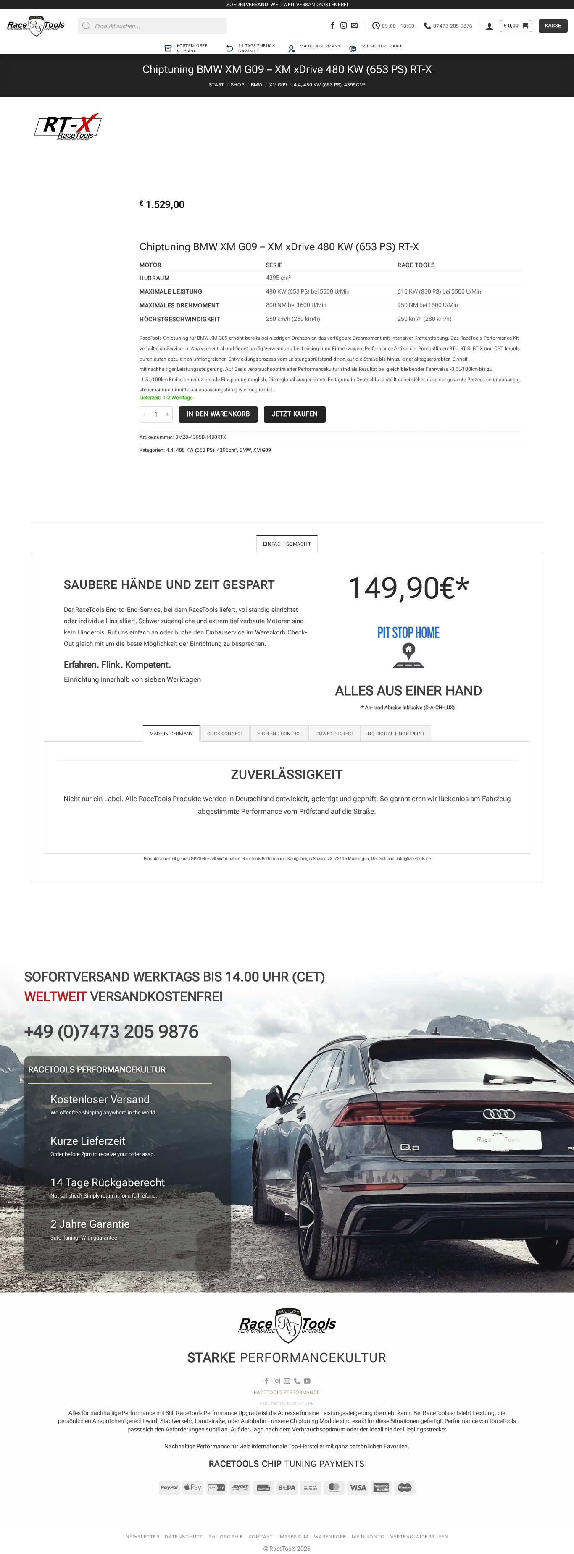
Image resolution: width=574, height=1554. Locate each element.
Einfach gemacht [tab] (287, 544)
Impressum (293, 1537)
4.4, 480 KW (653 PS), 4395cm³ (329, 85)
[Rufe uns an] (297, 1381)
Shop (237, 85)
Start (216, 85)
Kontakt (260, 1537)
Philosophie (225, 1537)
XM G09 (278, 85)
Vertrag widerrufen (419, 1537)
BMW (257, 85)
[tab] (171, 733)
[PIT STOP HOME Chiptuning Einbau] (408, 647)
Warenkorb (330, 1537)
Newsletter (143, 1537)
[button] (489, 26)
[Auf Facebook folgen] (332, 25)
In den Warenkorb (218, 414)
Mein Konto (368, 1537)
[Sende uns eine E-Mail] (354, 25)
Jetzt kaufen (295, 414)
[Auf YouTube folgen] (307, 1381)
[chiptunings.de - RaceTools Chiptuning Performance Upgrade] (35, 26)
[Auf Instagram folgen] (343, 25)
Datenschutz (184, 1537)
